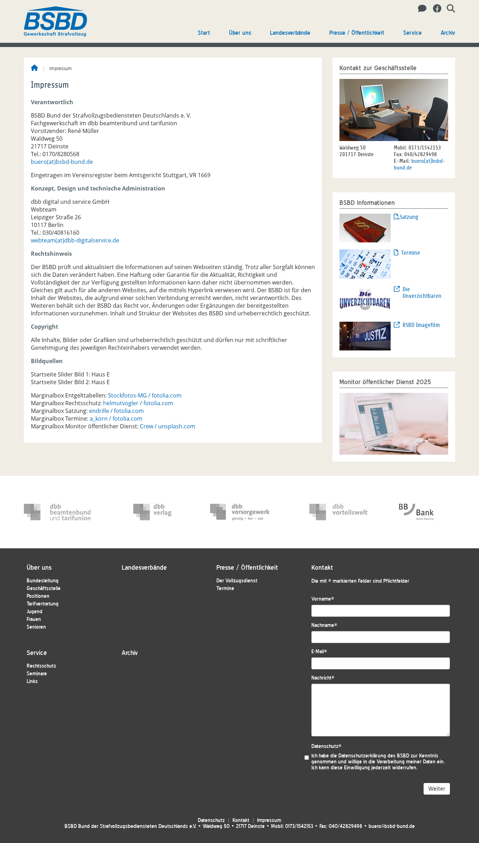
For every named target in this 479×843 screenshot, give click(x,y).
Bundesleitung (43, 581)
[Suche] (448, 8)
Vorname (322, 599)
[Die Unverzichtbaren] (365, 299)
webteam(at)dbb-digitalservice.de (75, 240)
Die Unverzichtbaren (422, 292)
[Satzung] (365, 227)
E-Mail (319, 652)
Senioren (36, 627)
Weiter (436, 788)
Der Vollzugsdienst (236, 581)
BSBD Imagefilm (421, 325)
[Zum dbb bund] (57, 512)
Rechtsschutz (41, 666)
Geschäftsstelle (44, 588)
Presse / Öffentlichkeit (356, 32)
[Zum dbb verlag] (166, 512)
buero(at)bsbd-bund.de (62, 162)
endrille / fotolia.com (116, 411)
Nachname (324, 625)
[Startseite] (34, 68)
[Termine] (365, 263)
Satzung (409, 217)
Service (412, 32)
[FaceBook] (434, 8)
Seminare (37, 674)
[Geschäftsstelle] (420, 8)
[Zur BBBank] (432, 512)
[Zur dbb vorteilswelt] (342, 512)
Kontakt (240, 820)
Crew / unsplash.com (167, 426)
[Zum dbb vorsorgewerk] (243, 512)
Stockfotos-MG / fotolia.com (145, 395)
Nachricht (323, 678)
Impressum (269, 820)
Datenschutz (326, 746)
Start (204, 32)
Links (32, 681)
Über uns (240, 32)
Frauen (34, 619)
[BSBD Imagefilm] (365, 336)
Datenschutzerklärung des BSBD (373, 756)
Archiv (448, 32)
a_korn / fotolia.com (116, 418)
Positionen (38, 596)
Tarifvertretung (43, 604)
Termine (410, 252)
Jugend (34, 612)
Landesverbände (290, 32)
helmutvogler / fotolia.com (138, 403)
